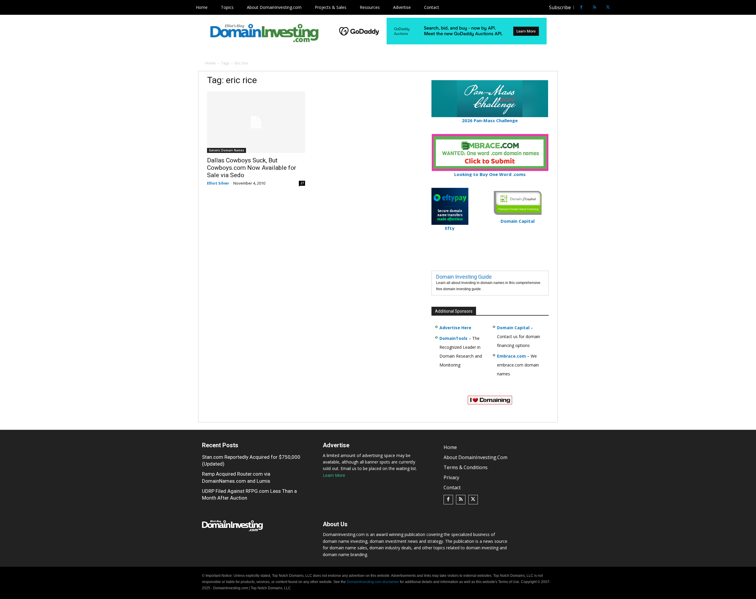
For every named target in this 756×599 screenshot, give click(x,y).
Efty (449, 228)
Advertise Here (455, 327)
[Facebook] (581, 7)
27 (302, 183)
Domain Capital (513, 327)
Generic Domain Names (226, 150)
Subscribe (560, 7)
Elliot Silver (218, 183)
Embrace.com (511, 356)
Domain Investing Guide (464, 277)
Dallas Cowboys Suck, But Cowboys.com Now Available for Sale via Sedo (251, 168)
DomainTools (453, 338)
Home (210, 63)
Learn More (334, 475)
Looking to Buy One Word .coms (490, 174)
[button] (619, 7)
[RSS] (594, 7)
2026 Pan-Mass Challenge (490, 120)
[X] (608, 7)
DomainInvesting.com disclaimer (373, 582)
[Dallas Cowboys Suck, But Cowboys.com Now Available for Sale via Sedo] (256, 122)
